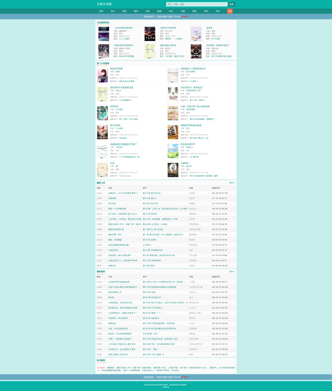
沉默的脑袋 (190, 109)
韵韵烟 (192, 334)
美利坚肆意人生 (115, 292)
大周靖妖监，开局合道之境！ (121, 302)
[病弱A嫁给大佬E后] (150, 45)
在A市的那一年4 (150, 334)
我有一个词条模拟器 (117, 208)
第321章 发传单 (150, 214)
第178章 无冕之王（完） (200, 138)
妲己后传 (112, 203)
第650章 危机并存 (151, 318)
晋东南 (192, 318)
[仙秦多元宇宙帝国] (150, 28)
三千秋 (192, 323)
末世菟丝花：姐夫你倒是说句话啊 (122, 308)
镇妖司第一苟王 (115, 234)
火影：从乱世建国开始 (118, 328)
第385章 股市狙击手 (152, 297)
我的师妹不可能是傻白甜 (121, 87)
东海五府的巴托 (196, 344)
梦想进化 (114, 106)
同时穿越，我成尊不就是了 (218, 45)
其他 (194, 11)
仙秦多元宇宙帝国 (168, 28)
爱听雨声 (193, 234)
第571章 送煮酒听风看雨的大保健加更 (159, 287)
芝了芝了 (193, 308)
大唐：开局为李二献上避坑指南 (195, 106)
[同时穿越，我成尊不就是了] (196, 45)
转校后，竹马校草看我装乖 (120, 334)
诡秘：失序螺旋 (115, 240)
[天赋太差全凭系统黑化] (103, 45)
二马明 (192, 282)
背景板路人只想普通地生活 (193, 68)
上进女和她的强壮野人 (123, 28)
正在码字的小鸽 (196, 287)
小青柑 (192, 193)
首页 (101, 11)
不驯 (112, 163)
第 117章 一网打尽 (197, 100)
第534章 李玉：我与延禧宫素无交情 (159, 344)
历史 (148, 11)
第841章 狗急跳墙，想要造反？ (202, 119)
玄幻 (113, 11)
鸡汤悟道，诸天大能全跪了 (120, 255)
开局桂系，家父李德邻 (118, 318)
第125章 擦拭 (149, 266)
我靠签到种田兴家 (116, 229)
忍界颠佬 (193, 328)
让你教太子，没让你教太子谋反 (122, 349)
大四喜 (192, 219)
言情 (183, 11)
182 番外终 (194, 157)
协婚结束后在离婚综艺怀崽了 (123, 144)
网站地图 (166, 387)
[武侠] (99, 255)
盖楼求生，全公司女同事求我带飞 (122, 193)
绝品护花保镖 (116, 68)
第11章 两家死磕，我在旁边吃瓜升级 (159, 255)
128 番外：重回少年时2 (174, 56)
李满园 (192, 203)
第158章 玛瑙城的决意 (153, 250)
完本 (218, 11)
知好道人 (193, 208)
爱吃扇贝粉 (194, 302)
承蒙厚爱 (112, 198)
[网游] (99, 297)
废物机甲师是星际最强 (191, 125)
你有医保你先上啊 (193, 90)
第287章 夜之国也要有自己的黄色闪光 (159, 328)
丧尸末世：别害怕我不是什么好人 (122, 214)
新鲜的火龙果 (195, 313)
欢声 (191, 250)
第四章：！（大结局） (174, 39)
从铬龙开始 (113, 250)
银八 (117, 166)
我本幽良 (193, 260)
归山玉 (118, 90)
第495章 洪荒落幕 (126, 56)
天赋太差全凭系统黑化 (123, 45)
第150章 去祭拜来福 (152, 260)
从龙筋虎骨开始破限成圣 (119, 282)
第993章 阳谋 (149, 292)
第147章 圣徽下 (150, 240)
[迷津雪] (196, 28)
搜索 (231, 4)
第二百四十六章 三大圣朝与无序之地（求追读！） (164, 282)
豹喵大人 (189, 147)
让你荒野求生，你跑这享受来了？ (122, 313)
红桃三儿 (193, 292)
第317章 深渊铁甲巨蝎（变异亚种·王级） (161, 339)
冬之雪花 (119, 109)
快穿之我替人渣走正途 (118, 354)
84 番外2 (147, 245)
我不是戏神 (115, 125)
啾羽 (191, 354)
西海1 (118, 71)
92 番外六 (194, 81)
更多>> (232, 183)
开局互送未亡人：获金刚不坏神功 (122, 260)
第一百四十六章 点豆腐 (153, 229)
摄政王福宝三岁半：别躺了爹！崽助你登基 (134, 368)
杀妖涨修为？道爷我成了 (192, 87)
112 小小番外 (124, 39)
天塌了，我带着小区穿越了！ (121, 339)
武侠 (124, 11)
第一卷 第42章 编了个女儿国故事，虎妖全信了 (163, 234)
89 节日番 (215, 39)
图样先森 (193, 245)
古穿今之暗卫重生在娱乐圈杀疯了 (122, 287)
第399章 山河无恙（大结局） (156, 224)
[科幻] (99, 193)
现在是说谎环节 (188, 144)
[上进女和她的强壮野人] (103, 28)
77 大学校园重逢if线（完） (130, 157)
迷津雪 (209, 28)
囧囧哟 (192, 240)
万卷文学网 (104, 4)
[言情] (99, 198)
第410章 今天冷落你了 (153, 308)
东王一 (192, 297)
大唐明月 (185, 163)
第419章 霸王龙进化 (152, 193)
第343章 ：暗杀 (150, 349)
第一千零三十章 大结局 (128, 119)
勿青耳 (192, 198)
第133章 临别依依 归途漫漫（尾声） (204, 176)
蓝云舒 (189, 166)
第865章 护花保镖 (126, 81)
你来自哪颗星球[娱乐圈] (118, 245)
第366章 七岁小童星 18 (153, 354)
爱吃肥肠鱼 (194, 224)
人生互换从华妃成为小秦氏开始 (122, 344)
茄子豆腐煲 (190, 71)
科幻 (171, 11)
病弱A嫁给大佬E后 (168, 45)
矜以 (188, 128)
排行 (206, 11)
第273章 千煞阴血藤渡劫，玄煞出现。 (159, 323)
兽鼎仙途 (112, 323)
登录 (230, 11)
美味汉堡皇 (194, 339)
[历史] (99, 318)
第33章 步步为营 (150, 203)
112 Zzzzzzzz (125, 176)
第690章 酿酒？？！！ (153, 313)
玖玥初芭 (193, 349)
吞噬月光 (112, 266)
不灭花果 (193, 255)
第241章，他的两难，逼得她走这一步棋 (160, 219)
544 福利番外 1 (125, 100)
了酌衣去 (119, 147)
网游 (159, 11)
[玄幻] (99, 208)
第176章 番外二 (150, 198)
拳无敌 (111, 297)
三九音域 (119, 128)
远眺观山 (193, 214)
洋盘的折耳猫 (195, 229)
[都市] (99, 219)
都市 (136, 11)
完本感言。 (123, 138)
